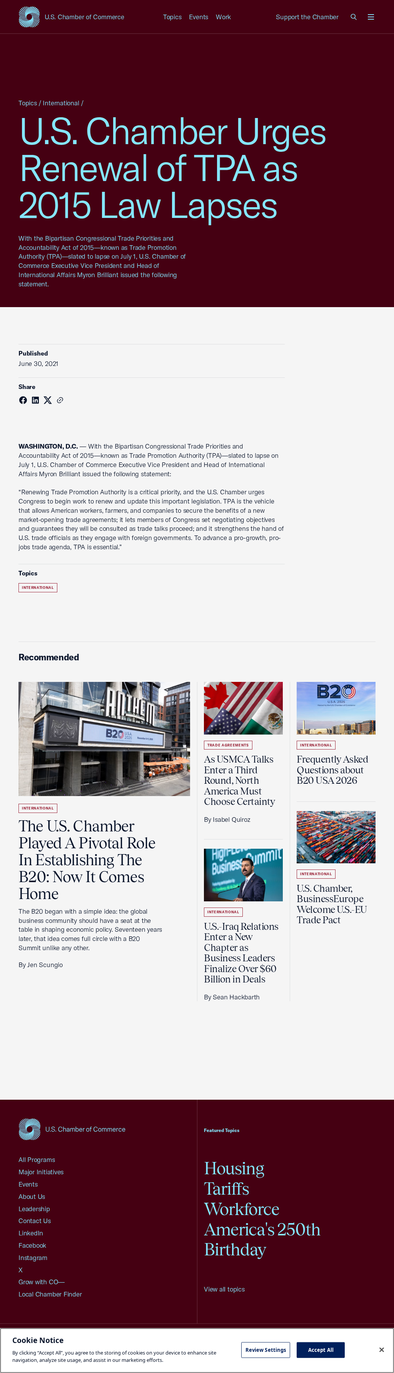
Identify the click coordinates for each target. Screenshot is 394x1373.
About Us (31, 1196)
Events (198, 17)
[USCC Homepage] (71, 1129)
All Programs (36, 1159)
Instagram (32, 1257)
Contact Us (34, 1221)
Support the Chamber (307, 17)
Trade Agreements (228, 745)
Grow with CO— (41, 1282)
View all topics (224, 1289)
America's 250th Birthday (262, 1240)
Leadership (34, 1209)
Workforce (241, 1209)
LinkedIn (30, 1233)
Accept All (321, 1349)
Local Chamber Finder (50, 1294)
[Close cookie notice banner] (381, 1349)
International (61, 103)
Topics (172, 17)
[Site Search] (354, 17)
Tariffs (226, 1188)
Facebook (32, 1245)
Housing (234, 1168)
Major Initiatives (40, 1172)
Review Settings (265, 1349)
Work (223, 17)
